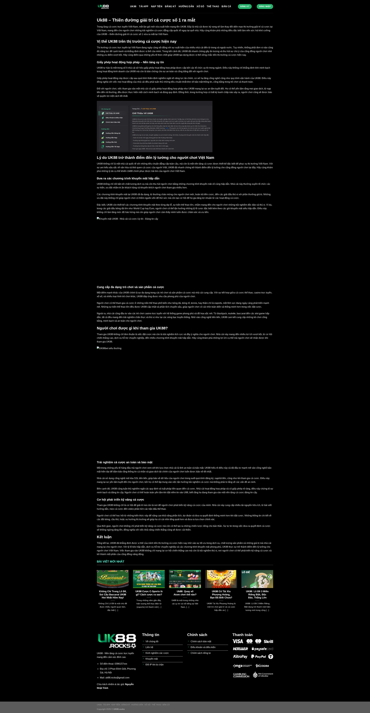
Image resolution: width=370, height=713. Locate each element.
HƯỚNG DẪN (186, 6)
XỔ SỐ (200, 6)
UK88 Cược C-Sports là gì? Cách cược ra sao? (148, 593)
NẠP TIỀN (156, 6)
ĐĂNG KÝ (170, 6)
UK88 (133, 6)
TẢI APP (143, 6)
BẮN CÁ (226, 6)
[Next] (274, 594)
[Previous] (96, 594)
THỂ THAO (213, 6)
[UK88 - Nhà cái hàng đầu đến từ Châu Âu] (111, 6)
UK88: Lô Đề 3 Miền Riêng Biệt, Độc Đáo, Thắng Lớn (257, 594)
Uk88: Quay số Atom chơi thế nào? (185, 593)
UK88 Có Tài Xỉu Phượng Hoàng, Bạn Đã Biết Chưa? (221, 594)
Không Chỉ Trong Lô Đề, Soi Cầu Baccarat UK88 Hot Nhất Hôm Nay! (113, 594)
